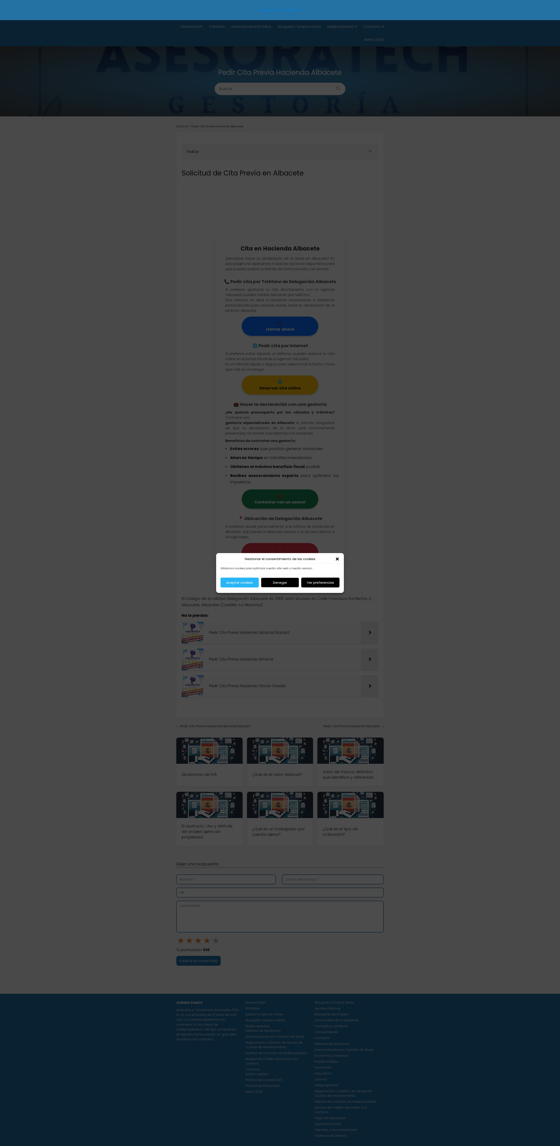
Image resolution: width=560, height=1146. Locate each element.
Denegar (280, 582)
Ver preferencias (320, 582)
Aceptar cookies (239, 582)
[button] (337, 559)
